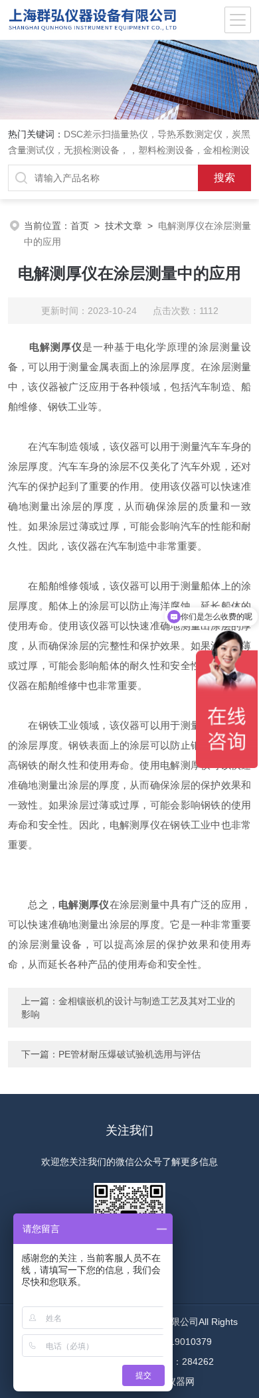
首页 (79, 225)
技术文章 (123, 225)
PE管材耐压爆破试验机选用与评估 (129, 1054)
